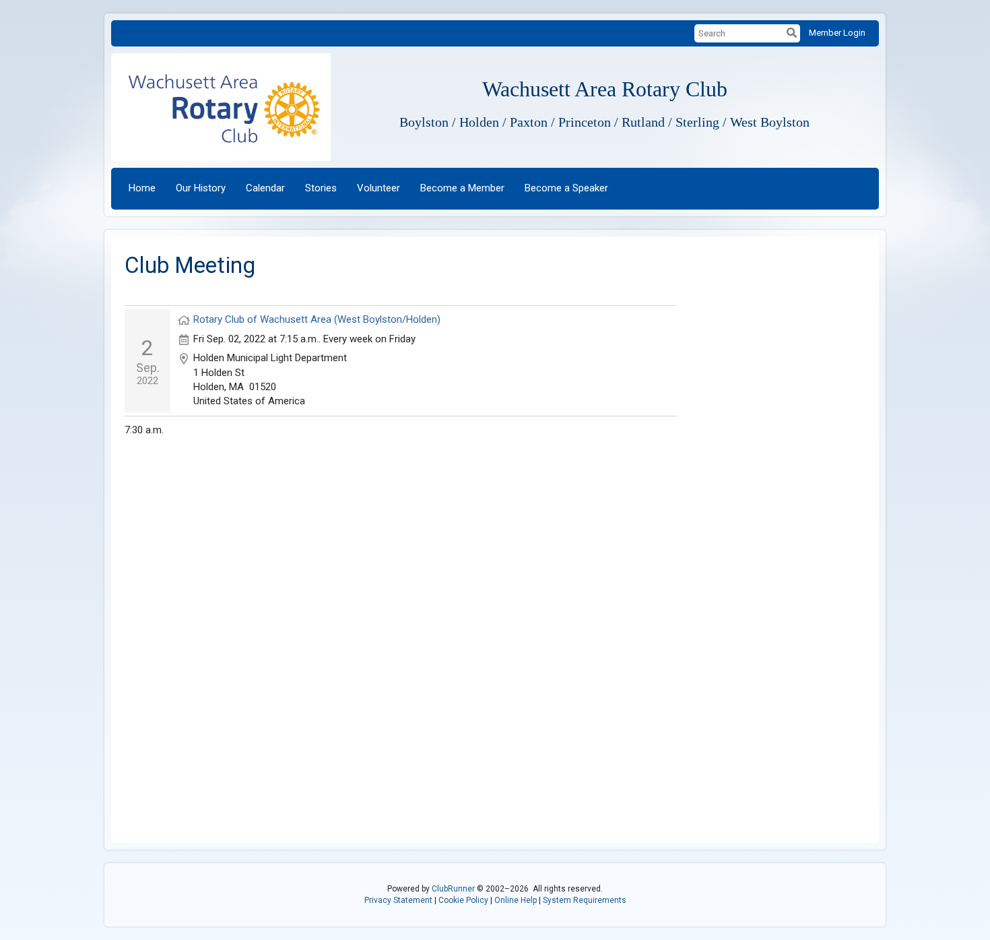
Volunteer (378, 188)
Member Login (837, 33)
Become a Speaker (566, 188)
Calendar (265, 188)
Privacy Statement (398, 900)
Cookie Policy (463, 900)
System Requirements (584, 900)
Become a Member (462, 188)
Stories (321, 188)
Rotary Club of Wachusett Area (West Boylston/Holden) (316, 319)
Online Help (515, 900)
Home (142, 188)
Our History (201, 188)
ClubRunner (453, 889)
